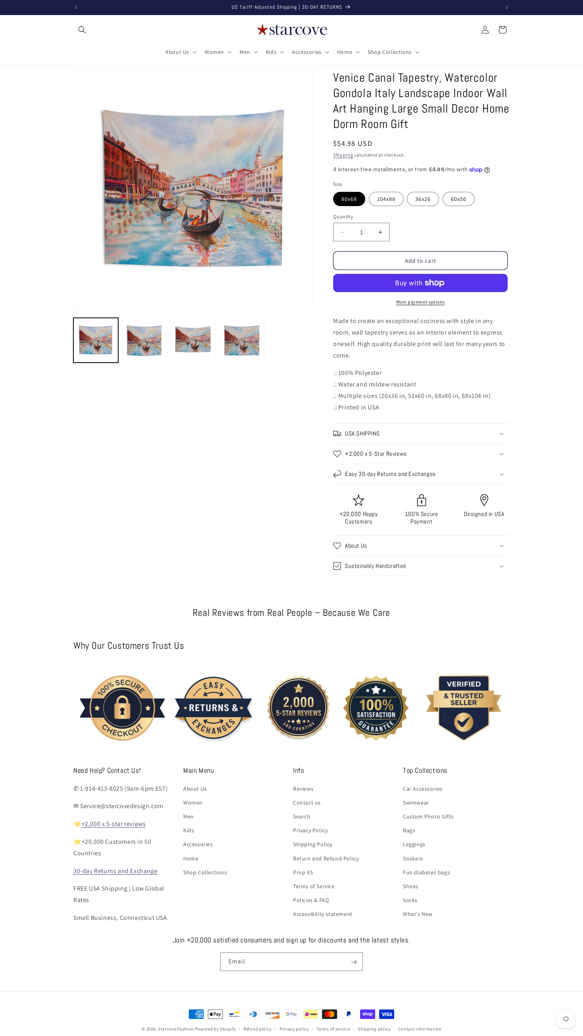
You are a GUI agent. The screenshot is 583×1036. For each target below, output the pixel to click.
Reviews (303, 788)
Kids (188, 830)
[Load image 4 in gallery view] (242, 340)
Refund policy (258, 1028)
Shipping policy (374, 1028)
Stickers (413, 858)
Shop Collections (205, 871)
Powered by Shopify (215, 1029)
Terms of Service (314, 885)
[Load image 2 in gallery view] (144, 340)
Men (188, 816)
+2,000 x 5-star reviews (114, 824)
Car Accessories (423, 788)
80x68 (349, 199)
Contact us (307, 802)
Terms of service (333, 1028)
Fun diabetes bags (426, 871)
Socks (410, 900)
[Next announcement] (507, 7)
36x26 (423, 199)
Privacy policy (294, 1028)
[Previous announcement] (76, 7)
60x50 (458, 199)
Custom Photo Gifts (428, 816)
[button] (82, 29)
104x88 (386, 199)
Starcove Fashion (176, 1029)
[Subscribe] (353, 962)
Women (193, 802)
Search (302, 816)
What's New (418, 913)
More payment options (420, 302)
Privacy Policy (310, 830)
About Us (195, 788)
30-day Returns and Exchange (115, 870)
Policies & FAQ (311, 900)
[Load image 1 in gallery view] (95, 340)
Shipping (343, 155)
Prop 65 (303, 871)
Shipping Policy (312, 844)
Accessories (198, 844)
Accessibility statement (323, 913)
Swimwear (416, 802)
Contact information (419, 1028)
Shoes (410, 885)
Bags (409, 830)
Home (190, 858)
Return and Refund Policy (326, 858)
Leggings (414, 844)
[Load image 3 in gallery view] (193, 340)
